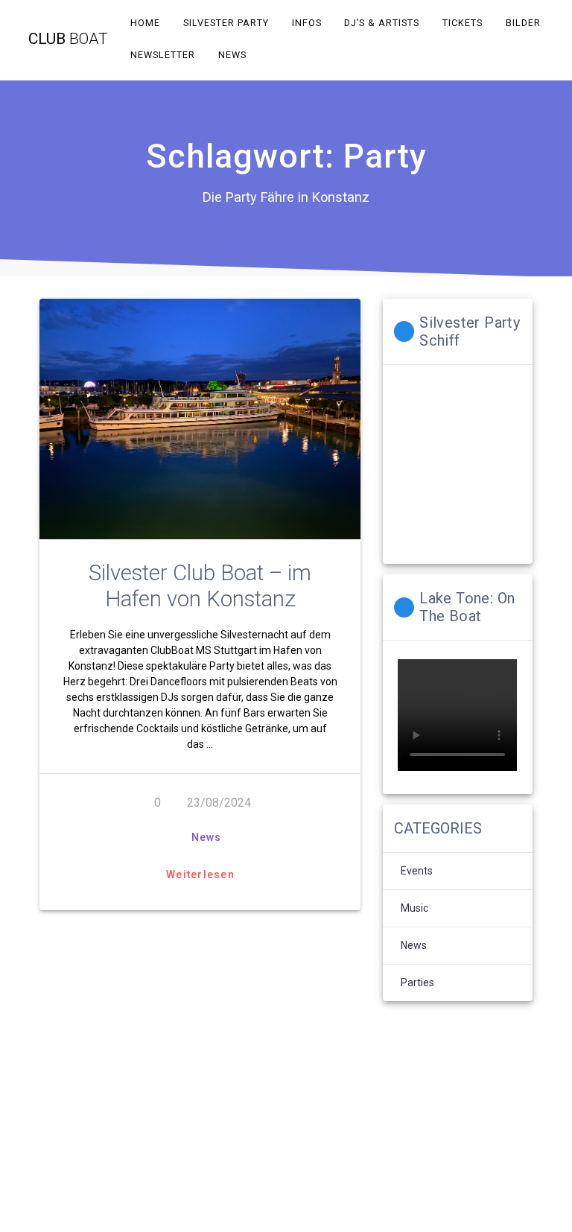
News (206, 837)
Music (414, 908)
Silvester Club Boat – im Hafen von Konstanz (200, 586)
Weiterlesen (200, 874)
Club (68, 39)
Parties (417, 982)
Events (417, 871)
